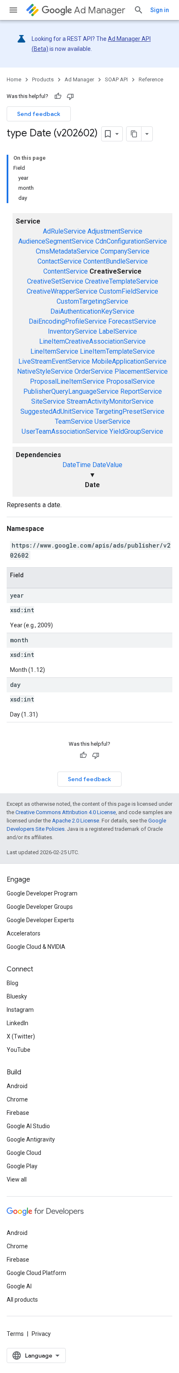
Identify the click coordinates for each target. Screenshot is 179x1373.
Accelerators (23, 933)
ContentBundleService (115, 261)
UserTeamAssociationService (65, 431)
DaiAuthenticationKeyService (92, 311)
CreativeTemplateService (121, 281)
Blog (12, 983)
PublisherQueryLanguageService (71, 391)
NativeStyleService (45, 371)
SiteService (48, 401)
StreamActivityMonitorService (110, 401)
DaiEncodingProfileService (68, 321)
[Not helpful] (70, 96)
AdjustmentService (114, 231)
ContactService (59, 261)
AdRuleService (64, 231)
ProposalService (130, 381)
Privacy (41, 1333)
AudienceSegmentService (56, 241)
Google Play (22, 1166)
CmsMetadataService (67, 251)
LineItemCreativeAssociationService (92, 341)
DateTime (76, 465)
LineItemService (54, 351)
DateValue (107, 465)
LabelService (118, 331)
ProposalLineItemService (67, 381)
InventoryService (72, 331)
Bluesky (17, 996)
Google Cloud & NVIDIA (36, 946)
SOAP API (116, 79)
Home (14, 79)
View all (17, 1179)
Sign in (159, 10)
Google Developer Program (42, 893)
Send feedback (38, 114)
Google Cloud (24, 1152)
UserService (112, 421)
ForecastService (132, 321)
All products (22, 1299)
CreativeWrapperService (62, 291)
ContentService (65, 271)
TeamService (74, 421)
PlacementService (141, 371)
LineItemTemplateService (117, 351)
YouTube (18, 1049)
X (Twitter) (21, 1036)
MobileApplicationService (129, 361)
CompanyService (124, 251)
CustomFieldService (128, 291)
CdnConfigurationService (131, 241)
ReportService (141, 391)
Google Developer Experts (40, 920)
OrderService (94, 371)
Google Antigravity (31, 1139)
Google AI (19, 1286)
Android (17, 1086)
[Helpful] (58, 96)
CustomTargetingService (92, 301)
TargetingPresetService (129, 411)
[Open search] (139, 10)
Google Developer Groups (40, 906)
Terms (15, 1333)
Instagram (20, 1009)
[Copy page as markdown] (134, 134)
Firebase (18, 1112)
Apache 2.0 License (75, 820)
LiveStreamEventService (54, 361)
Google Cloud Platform (36, 1273)
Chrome (17, 1099)
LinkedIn (17, 1023)
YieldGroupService (136, 431)
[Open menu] (13, 10)
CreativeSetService (55, 281)
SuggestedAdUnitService (57, 411)
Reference (151, 79)
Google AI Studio (28, 1126)
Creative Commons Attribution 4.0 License (65, 812)
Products (43, 79)
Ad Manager (99, 10)
